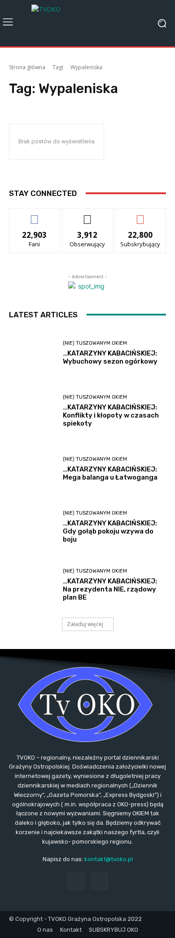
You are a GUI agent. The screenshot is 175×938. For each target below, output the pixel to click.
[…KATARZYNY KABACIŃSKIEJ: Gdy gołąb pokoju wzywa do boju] (32, 527)
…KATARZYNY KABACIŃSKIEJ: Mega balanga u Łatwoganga (110, 473)
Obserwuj (87, 215)
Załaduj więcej (85, 624)
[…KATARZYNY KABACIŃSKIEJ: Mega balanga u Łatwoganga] (32, 469)
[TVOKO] (87, 23)
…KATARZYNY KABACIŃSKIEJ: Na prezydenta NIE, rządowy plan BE (110, 589)
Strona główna (27, 67)
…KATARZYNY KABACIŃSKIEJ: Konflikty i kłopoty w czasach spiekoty (111, 415)
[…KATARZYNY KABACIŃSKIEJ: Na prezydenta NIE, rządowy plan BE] (32, 585)
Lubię (34, 215)
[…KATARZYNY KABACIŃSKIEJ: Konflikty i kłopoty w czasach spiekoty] (32, 411)
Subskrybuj (140, 215)
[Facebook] (75, 881)
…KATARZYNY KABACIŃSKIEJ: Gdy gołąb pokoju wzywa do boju (110, 531)
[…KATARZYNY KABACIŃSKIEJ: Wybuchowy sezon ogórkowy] (32, 353)
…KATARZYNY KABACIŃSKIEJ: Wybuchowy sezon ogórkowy (110, 357)
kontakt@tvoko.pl (108, 859)
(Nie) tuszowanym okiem (95, 343)
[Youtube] (99, 881)
